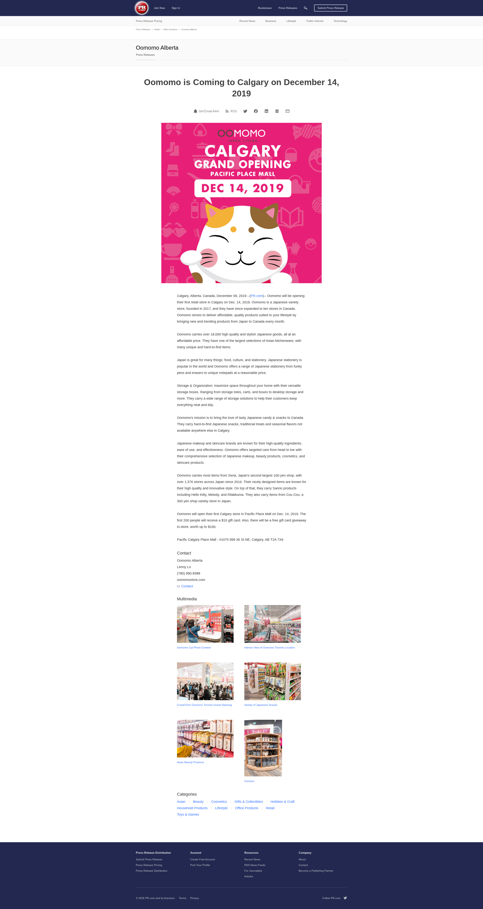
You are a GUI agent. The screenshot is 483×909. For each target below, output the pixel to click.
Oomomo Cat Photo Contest (194, 647)
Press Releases (143, 29)
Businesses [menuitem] (265, 7)
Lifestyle (221, 808)
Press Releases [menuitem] (287, 7)
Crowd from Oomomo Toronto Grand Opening (204, 704)
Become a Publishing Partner (316, 870)
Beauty (198, 802)
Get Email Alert (209, 111)
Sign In (176, 7)
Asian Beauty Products (190, 762)
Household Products (192, 808)
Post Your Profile (200, 865)
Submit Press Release (331, 7)
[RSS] (228, 111)
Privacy (194, 898)
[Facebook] (256, 111)
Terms (182, 898)
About (302, 859)
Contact (187, 586)
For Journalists (253, 870)
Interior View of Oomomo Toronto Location (269, 647)
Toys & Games (188, 814)
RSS (234, 111)
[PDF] (277, 111)
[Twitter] (245, 111)
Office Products (170, 29)
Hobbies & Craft (283, 802)
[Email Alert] (196, 111)
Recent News (252, 859)
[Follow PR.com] (343, 898)
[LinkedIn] (266, 111)
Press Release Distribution (151, 870)
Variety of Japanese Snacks (260, 704)
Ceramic (249, 781)
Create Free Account (202, 859)
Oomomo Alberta (189, 29)
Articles (248, 876)
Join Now (159, 7)
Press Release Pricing (149, 865)
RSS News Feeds (254, 865)
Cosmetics (219, 802)
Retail (156, 29)
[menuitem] (305, 8)
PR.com (257, 296)
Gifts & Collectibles (249, 802)
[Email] (287, 111)
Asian (181, 802)
